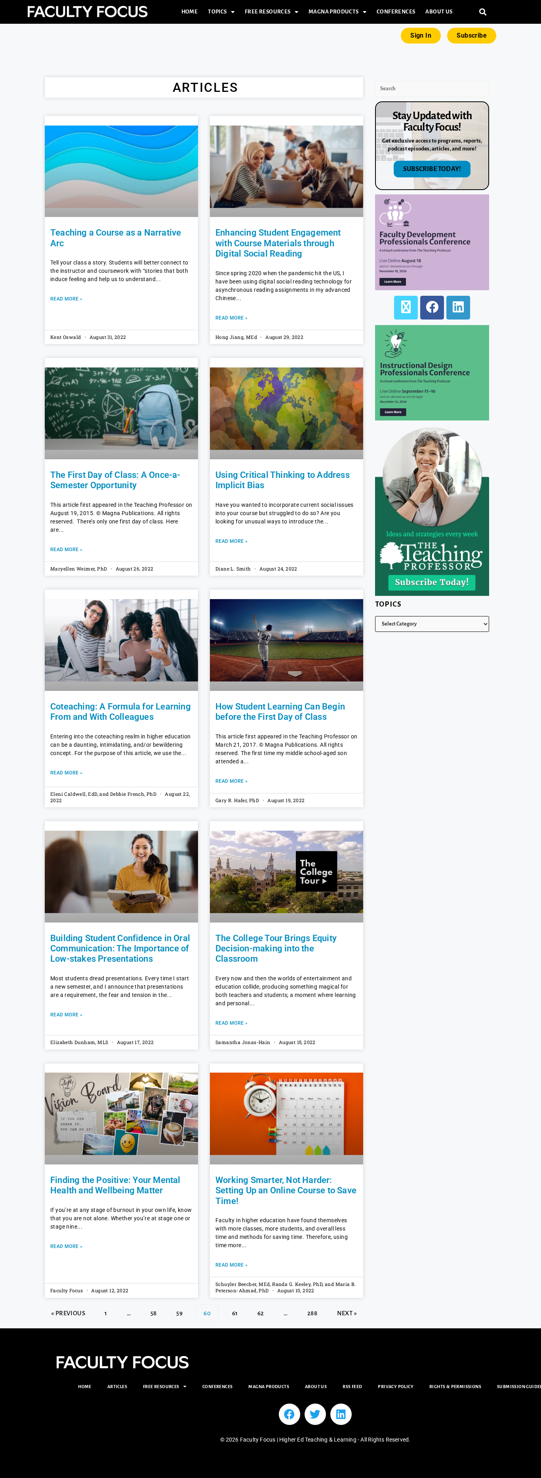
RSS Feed (352, 1386)
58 (153, 1310)
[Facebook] (432, 308)
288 (312, 1310)
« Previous (68, 1313)
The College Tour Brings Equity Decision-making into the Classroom (276, 948)
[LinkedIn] (458, 308)
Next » (347, 1313)
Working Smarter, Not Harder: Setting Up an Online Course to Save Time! (285, 1190)
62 (260, 1310)
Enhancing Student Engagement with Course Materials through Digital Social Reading (278, 243)
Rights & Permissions (455, 1386)
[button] (483, 12)
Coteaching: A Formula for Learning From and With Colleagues (120, 712)
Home (189, 12)
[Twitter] (315, 1414)
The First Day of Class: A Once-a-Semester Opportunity (115, 480)
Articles (117, 1386)
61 (235, 1310)
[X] (406, 308)
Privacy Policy (395, 1386)
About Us (438, 12)
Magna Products (334, 12)
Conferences (396, 12)
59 (179, 1310)
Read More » (66, 299)
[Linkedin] (341, 1414)
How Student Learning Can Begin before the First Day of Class (280, 712)
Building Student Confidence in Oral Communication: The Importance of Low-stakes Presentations (120, 948)
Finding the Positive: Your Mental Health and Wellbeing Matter (115, 1185)
